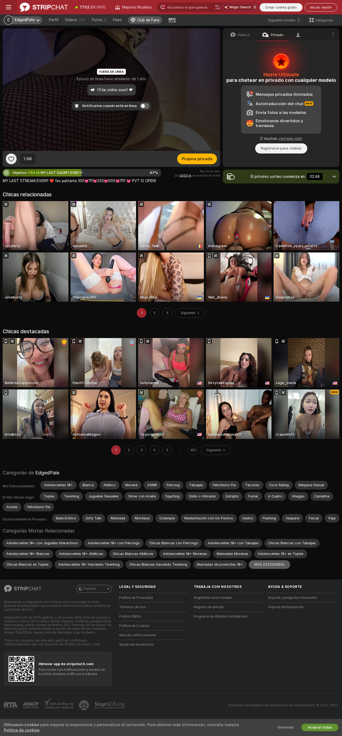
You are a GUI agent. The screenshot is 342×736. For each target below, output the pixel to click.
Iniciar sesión (321, 7)
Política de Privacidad (136, 598)
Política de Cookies (134, 626)
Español (90, 589)
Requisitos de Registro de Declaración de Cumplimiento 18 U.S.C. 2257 (283, 705)
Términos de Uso (132, 607)
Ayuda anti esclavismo (136, 644)
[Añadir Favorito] (11, 159)
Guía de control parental (137, 635)
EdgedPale (47, 473)
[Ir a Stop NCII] (110, 705)
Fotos (99, 19)
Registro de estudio (209, 607)
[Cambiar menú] (8, 7)
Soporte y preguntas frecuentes (292, 598)
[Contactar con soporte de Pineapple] (84, 705)
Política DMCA (130, 616)
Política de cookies (22, 730)
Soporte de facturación (286, 607)
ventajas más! (290, 138)
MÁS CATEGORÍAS (269, 564)
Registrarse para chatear (281, 148)
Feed (117, 19)
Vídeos (75, 19)
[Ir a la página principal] (44, 7)
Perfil (53, 19)
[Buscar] (217, 7)
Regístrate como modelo (213, 598)
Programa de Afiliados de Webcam (220, 616)
